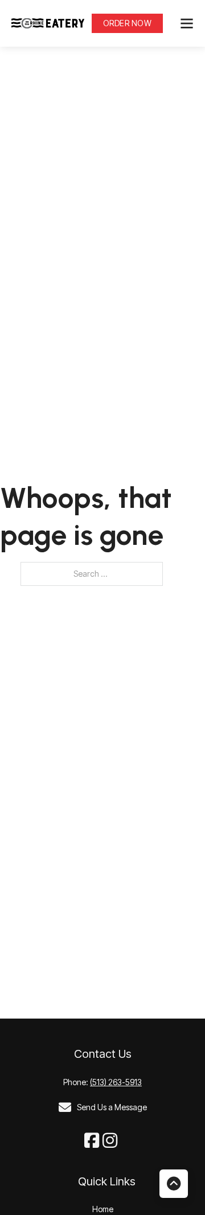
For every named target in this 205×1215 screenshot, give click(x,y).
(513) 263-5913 (116, 1082)
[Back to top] (173, 1183)
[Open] (187, 23)
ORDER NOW (127, 23)
